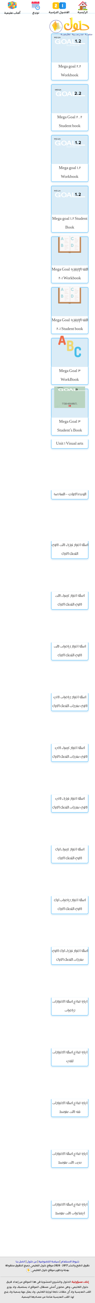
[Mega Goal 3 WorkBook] (69, 352)
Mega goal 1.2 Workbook (70, 172)
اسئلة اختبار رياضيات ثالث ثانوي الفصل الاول (69, 651)
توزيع (36, 12)
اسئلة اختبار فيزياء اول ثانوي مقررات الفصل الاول (70, 955)
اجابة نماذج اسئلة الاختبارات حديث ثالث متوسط (69, 1158)
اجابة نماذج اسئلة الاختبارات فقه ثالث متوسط (69, 1107)
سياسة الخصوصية (49, 1261)
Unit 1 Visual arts (69, 444)
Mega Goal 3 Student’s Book (69, 426)
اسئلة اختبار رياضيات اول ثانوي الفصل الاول (70, 904)
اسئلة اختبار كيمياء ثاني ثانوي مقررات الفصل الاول (69, 752)
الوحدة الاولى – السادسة (69, 495)
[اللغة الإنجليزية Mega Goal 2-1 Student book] (69, 301)
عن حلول (32, 1261)
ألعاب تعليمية (12, 13)
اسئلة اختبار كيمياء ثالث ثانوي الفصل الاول (69, 600)
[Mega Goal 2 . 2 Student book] (69, 98)
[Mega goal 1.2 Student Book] (69, 200)
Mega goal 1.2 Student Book (69, 223)
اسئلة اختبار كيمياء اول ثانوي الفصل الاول (69, 854)
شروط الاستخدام (70, 1261)
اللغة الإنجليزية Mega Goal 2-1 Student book (70, 324)
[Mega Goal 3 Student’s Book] (69, 403)
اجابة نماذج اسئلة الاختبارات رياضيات (69, 1006)
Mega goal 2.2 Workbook (69, 71)
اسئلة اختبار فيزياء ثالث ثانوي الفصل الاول (69, 549)
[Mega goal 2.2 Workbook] (69, 48)
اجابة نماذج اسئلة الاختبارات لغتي (69, 1057)
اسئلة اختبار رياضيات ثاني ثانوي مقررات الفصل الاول (69, 702)
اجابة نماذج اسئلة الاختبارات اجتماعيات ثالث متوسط (69, 1209)
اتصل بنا (20, 1261)
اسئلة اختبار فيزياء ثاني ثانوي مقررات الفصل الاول (69, 803)
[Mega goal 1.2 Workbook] (69, 149)
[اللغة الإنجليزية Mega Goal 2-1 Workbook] (69, 251)
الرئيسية (83, 12)
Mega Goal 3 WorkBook (69, 375)
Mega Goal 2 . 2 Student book (69, 122)
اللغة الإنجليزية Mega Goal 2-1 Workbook (70, 274)
